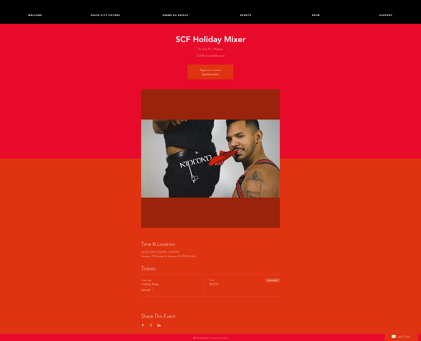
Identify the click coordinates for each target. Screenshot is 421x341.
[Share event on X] (150, 325)
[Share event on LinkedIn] (159, 325)
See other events (210, 74)
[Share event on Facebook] (142, 325)
